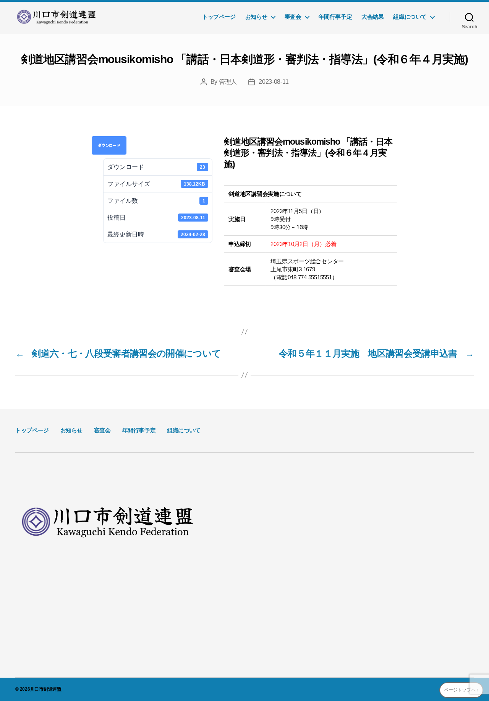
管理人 (228, 81)
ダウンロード (109, 145)
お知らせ (256, 16)
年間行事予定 (335, 16)
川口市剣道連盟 (46, 689)
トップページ (219, 16)
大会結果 (372, 16)
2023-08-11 (273, 81)
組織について (410, 16)
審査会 (293, 16)
